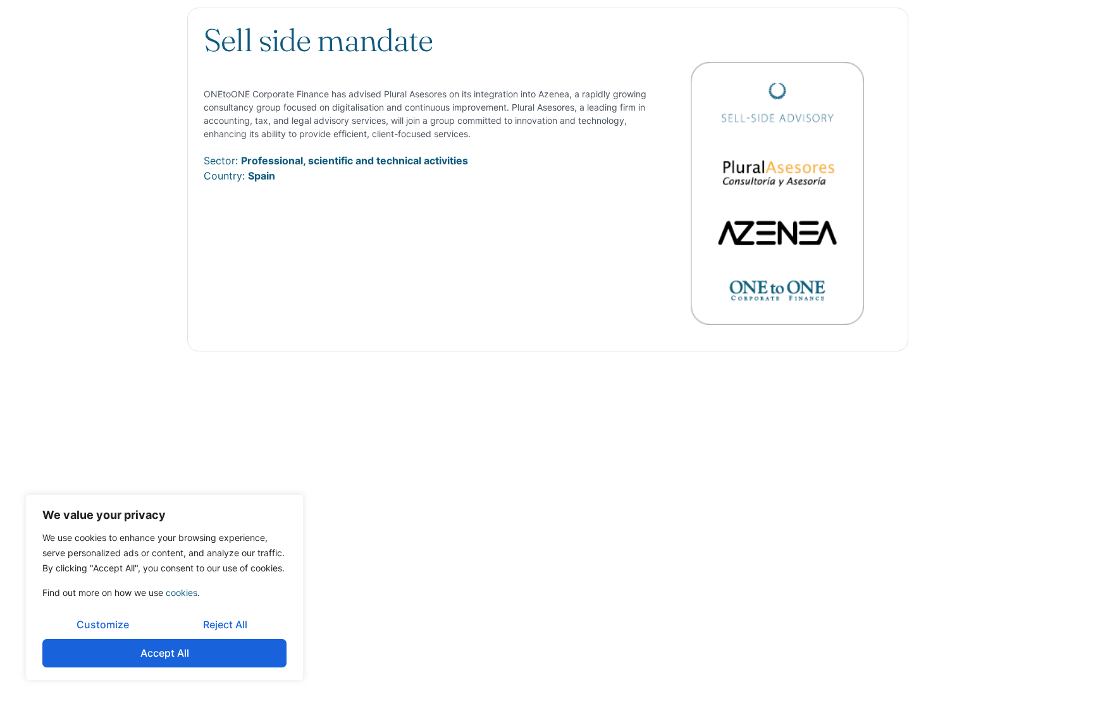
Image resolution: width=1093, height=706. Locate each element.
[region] (164, 587)
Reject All (225, 624)
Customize (103, 624)
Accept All (164, 653)
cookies (181, 592)
